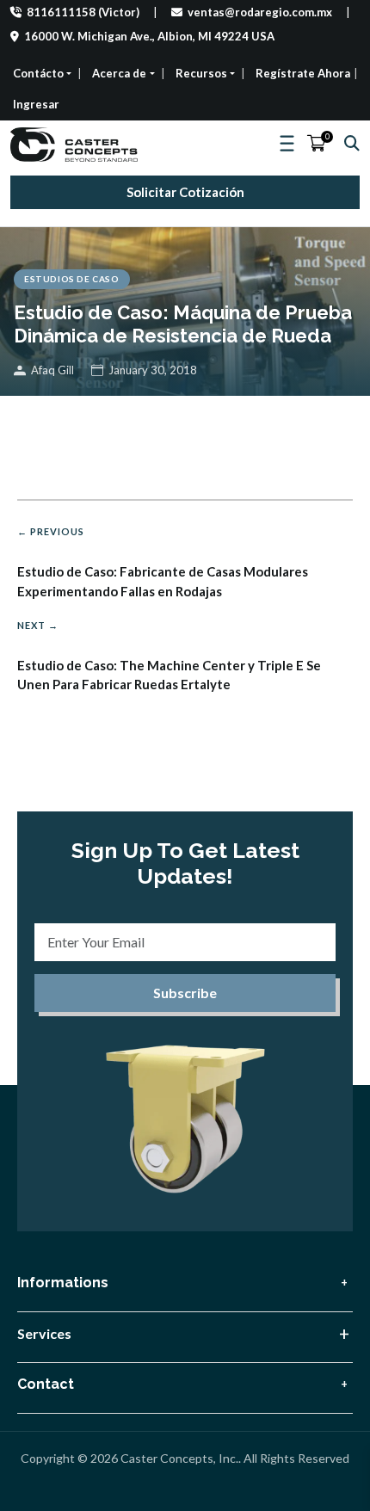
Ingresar (36, 104)
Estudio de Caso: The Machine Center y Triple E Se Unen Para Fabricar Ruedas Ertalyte (169, 656)
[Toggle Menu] (288, 144)
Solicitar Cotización (185, 192)
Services (44, 1333)
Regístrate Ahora (303, 73)
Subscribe (185, 992)
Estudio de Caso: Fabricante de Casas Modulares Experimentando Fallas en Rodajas (162, 562)
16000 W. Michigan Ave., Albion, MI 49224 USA (148, 36)
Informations (62, 1282)
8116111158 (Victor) (81, 12)
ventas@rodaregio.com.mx (258, 12)
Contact (45, 1384)
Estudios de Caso (72, 279)
